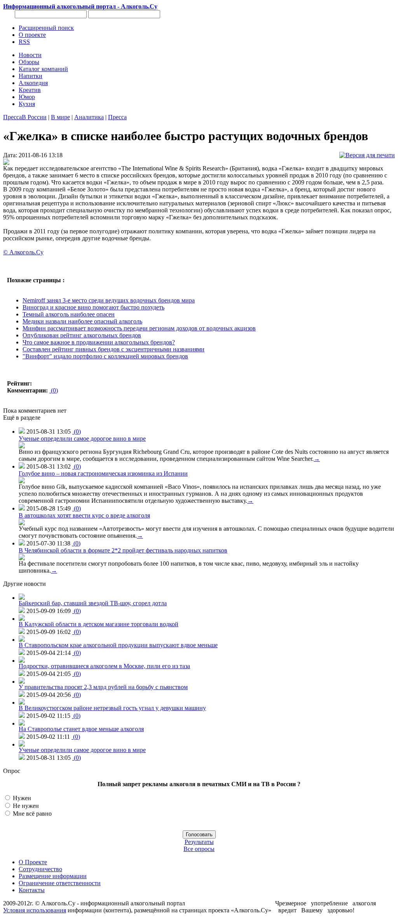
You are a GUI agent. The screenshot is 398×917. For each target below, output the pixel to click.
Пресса (12, 117)
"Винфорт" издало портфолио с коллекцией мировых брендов (105, 356)
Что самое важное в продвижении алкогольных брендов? (99, 342)
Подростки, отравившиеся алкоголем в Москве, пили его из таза (104, 666)
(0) (53, 390)
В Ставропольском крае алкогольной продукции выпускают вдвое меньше (118, 645)
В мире (60, 117)
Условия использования (34, 910)
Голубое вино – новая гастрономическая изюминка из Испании (103, 473)
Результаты (199, 842)
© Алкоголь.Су (23, 252)
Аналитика (89, 117)
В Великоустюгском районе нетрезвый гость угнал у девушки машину (112, 708)
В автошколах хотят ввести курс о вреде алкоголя (84, 515)
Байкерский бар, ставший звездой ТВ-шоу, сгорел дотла (93, 603)
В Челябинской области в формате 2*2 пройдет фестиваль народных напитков (123, 550)
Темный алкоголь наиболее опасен (69, 314)
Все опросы (199, 849)
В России (34, 117)
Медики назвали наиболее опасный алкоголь (82, 321)
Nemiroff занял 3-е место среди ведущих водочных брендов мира (109, 300)
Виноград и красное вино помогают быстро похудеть (93, 307)
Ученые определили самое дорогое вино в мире (82, 438)
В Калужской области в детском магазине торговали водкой (98, 624)
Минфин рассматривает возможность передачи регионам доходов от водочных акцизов (139, 328)
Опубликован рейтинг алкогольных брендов (82, 335)
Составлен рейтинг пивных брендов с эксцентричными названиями (113, 349)
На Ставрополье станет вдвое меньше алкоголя (81, 729)
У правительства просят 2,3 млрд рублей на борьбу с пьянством (103, 687)
